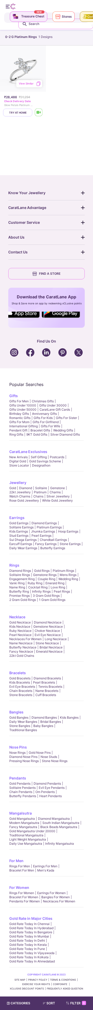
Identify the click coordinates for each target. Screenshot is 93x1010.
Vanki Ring (17, 583)
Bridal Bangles (50, 722)
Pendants (17, 778)
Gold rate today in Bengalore (30, 932)
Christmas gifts (43, 401)
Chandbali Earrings (53, 540)
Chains (38, 496)
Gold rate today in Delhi (27, 940)
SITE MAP (19, 979)
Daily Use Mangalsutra (25, 843)
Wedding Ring (68, 579)
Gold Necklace (20, 622)
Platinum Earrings (49, 527)
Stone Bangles (19, 726)
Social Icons (24, 318)
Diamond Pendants (47, 783)
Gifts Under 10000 (22, 405)
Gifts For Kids (43, 418)
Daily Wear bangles (23, 722)
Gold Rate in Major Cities (30, 918)
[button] (51, 1003)
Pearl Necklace (20, 635)
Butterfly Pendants (22, 796)
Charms (55, 492)
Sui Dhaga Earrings (23, 540)
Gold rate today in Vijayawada (32, 953)
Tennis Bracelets (50, 686)
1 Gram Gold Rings (52, 600)
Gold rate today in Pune (27, 949)
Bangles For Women (55, 897)
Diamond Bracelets (47, 678)
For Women (19, 887)
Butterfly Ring (19, 591)
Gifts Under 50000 (22, 409)
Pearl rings (62, 591)
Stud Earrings (18, 535)
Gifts (13, 395)
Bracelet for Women (23, 897)
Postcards (57, 457)
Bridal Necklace (51, 647)
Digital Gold (17, 461)
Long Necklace (56, 639)
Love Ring (58, 587)
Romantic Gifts (19, 418)
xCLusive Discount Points (27, 988)
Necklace (17, 617)
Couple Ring (46, 579)
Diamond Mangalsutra (54, 819)
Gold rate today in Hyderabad (31, 928)
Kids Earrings (18, 531)
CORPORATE (60, 984)
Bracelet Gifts (40, 430)
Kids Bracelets (19, 682)
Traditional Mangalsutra (26, 835)
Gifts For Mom (19, 422)
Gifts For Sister (66, 418)
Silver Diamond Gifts (65, 434)
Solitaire (41, 488)
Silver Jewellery (58, 496)
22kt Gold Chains (21, 656)
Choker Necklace (47, 631)
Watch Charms (19, 496)
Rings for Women (21, 893)
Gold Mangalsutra (22, 819)
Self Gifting (39, 457)
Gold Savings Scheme (45, 461)
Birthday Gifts (19, 414)
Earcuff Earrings (20, 544)
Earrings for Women (51, 893)
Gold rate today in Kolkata (29, 957)
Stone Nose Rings (54, 761)
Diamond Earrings (44, 523)
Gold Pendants (19, 783)
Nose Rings (17, 753)
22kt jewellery (20, 492)
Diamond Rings (20, 571)
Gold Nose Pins (40, 753)
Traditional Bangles (23, 730)
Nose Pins (18, 747)
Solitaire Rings (19, 575)
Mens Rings (68, 575)
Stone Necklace (47, 643)
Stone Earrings (70, 544)
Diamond (25, 488)
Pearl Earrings (41, 535)
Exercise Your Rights (36, 984)
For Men (16, 860)
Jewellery (17, 482)
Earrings (17, 517)
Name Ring (17, 587)
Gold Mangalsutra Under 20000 (32, 831)
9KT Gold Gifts (36, 434)
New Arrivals (18, 457)
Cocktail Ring (38, 587)
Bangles (16, 712)
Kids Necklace (19, 626)
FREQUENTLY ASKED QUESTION (65, 988)
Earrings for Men (45, 866)
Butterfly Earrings (52, 548)
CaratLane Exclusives (28, 451)
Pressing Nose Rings (24, 761)
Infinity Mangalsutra (59, 843)
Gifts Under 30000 (53, 405)
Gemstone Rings (45, 575)
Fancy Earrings (46, 544)
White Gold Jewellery (57, 500)
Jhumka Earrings (43, 531)
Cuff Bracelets (45, 695)
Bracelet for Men (21, 870)
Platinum (40, 492)
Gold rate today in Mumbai (29, 936)
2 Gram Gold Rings (22, 600)
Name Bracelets (46, 691)
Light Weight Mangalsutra (27, 839)
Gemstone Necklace (48, 626)
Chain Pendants (20, 792)
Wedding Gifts (63, 430)
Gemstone (57, 488)
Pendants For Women (24, 901)
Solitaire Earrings (21, 527)
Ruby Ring (35, 583)
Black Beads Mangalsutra (58, 827)
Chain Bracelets (20, 691)
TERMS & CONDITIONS (63, 979)
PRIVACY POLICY (37, 979)
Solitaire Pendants (22, 788)
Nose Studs (49, 757)
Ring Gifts (16, 434)
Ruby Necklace (20, 631)
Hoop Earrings (68, 531)
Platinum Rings (63, 571)
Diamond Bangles (44, 717)
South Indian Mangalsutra (60, 823)
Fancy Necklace (21, 651)
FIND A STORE (49, 274)
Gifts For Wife (50, 426)
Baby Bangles (43, 726)
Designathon (41, 465)
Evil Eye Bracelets (22, 686)
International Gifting (23, 426)
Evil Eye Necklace (48, 635)
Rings (14, 565)
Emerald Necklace (49, 651)
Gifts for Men (19, 401)
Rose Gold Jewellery (24, 500)
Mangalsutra (20, 813)
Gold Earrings (18, 523)
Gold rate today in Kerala (28, 945)
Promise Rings (19, 596)
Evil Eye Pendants (52, 788)
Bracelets (17, 673)
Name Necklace (21, 643)
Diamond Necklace (47, 622)
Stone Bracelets (20, 695)
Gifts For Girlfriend (46, 422)
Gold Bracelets (19, 678)
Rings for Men (19, 866)
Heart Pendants (50, 796)
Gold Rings (42, 571)
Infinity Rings (41, 591)
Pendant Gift (18, 430)
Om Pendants (45, 792)
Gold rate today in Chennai (29, 924)
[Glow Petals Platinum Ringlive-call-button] (39, 112)
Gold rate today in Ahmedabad (32, 961)
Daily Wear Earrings (23, 548)
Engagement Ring (22, 579)
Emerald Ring (54, 583)
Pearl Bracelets (44, 682)
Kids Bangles (69, 717)
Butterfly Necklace (22, 647)
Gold (12, 488)
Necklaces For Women (25, 639)
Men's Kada (45, 870)
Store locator (19, 465)
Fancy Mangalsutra (23, 827)
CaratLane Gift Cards (55, 409)
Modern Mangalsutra (24, 823)
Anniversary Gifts (44, 414)
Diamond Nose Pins (23, 757)
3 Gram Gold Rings (46, 596)
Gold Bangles (18, 717)
